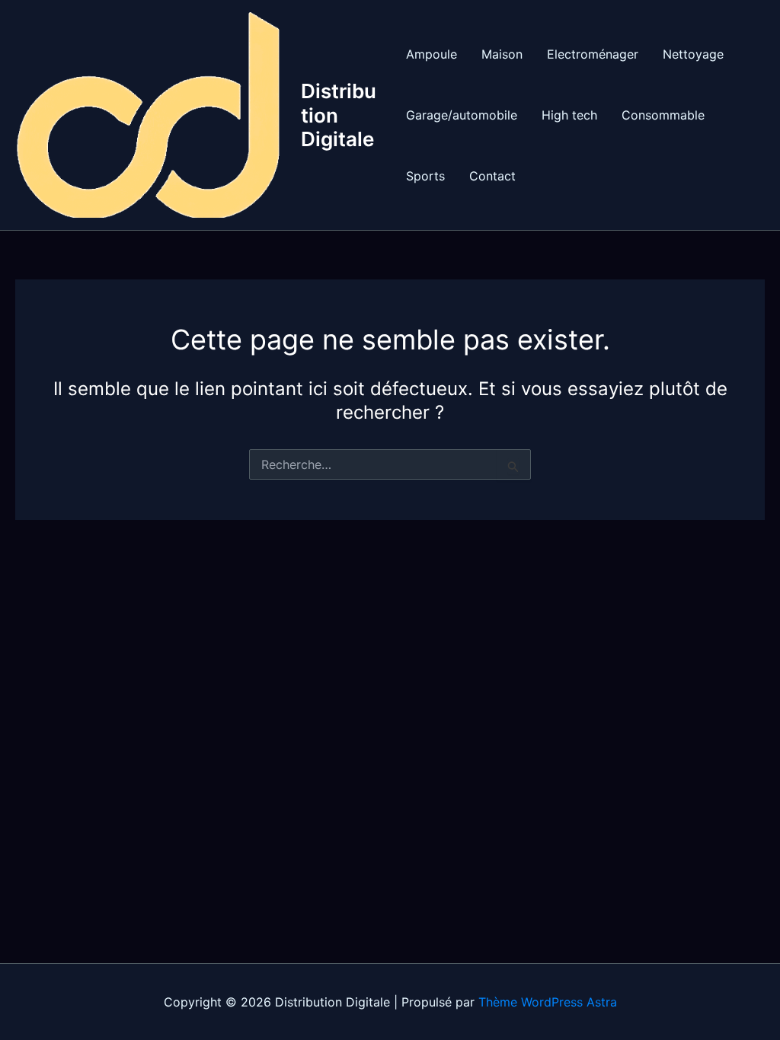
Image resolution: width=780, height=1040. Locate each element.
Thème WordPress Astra (547, 1002)
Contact (492, 175)
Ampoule (431, 54)
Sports (425, 175)
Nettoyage (693, 54)
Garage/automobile (461, 115)
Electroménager (592, 54)
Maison (502, 54)
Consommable (663, 115)
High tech (569, 115)
